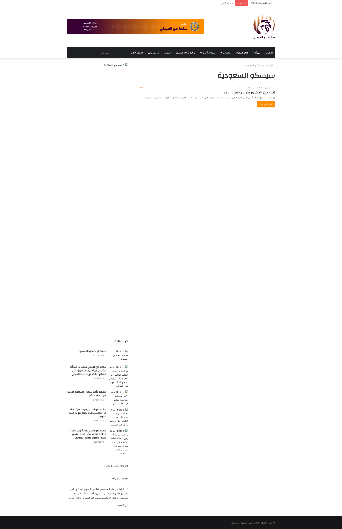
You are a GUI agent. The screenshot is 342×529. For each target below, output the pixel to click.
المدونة (167, 52)
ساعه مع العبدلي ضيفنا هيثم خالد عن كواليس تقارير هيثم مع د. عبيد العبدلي (87, 413)
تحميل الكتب (137, 52)
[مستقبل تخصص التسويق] (118, 356)
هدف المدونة (242, 52)
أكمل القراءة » (266, 104)
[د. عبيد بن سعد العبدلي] (264, 27)
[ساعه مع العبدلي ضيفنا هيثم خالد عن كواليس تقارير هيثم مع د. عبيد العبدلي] (118, 417)
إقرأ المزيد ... (121, 505)
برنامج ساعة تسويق (186, 52)
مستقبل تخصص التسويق (92, 351)
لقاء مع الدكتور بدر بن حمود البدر (249, 92)
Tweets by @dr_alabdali (115, 466)
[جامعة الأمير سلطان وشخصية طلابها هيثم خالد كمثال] (118, 397)
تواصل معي (153, 52)
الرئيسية (269, 65)
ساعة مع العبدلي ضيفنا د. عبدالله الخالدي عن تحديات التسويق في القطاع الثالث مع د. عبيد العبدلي (88, 370)
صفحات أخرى (209, 52)
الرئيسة (269, 52)
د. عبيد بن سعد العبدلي (263, 87)
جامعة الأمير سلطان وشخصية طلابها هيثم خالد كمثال (207, 3)
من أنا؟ (256, 52)
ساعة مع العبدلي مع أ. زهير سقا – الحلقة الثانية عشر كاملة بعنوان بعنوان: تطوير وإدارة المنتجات (87, 434)
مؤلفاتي (227, 52)
